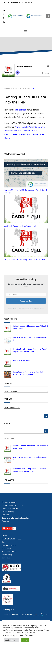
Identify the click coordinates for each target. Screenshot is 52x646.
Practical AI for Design (22, 360)
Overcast (26, 130)
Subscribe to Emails (9, 551)
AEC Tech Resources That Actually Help (20, 226)
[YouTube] (4, 22)
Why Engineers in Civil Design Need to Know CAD (24, 259)
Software (5, 515)
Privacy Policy (7, 554)
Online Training (8, 511)
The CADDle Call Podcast (11, 539)
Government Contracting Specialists (15, 518)
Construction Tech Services (12, 505)
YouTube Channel (9, 545)
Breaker (14, 134)
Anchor (18, 127)
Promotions (6, 548)
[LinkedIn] (4, 10)
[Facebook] (4, 14)
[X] (4, 18)
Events (4, 535)
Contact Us (15, 3)
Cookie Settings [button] (11, 640)
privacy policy (29, 309)
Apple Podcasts (29, 127)
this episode (20, 109)
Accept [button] (24, 640)
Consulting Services (9, 502)
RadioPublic (24, 134)
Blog (3, 542)
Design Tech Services (10, 508)
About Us (5, 521)
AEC (34, 88)
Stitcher (35, 134)
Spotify (17, 130)
